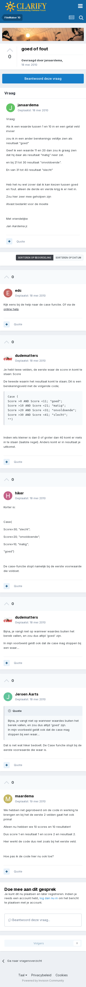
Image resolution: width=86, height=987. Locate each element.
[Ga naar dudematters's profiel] (8, 358)
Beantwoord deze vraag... (30, 920)
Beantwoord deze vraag (43, 78)
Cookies (62, 975)
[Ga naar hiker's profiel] (8, 495)
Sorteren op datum (68, 257)
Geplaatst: (33, 110)
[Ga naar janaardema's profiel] (10, 107)
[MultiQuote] (9, 241)
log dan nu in (49, 898)
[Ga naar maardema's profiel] (8, 798)
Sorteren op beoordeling (34, 257)
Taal (21, 975)
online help (11, 309)
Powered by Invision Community (43, 980)
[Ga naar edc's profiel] (8, 293)
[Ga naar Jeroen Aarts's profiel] (8, 696)
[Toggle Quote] (10, 711)
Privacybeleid (41, 975)
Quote (21, 241)
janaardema (53, 60)
